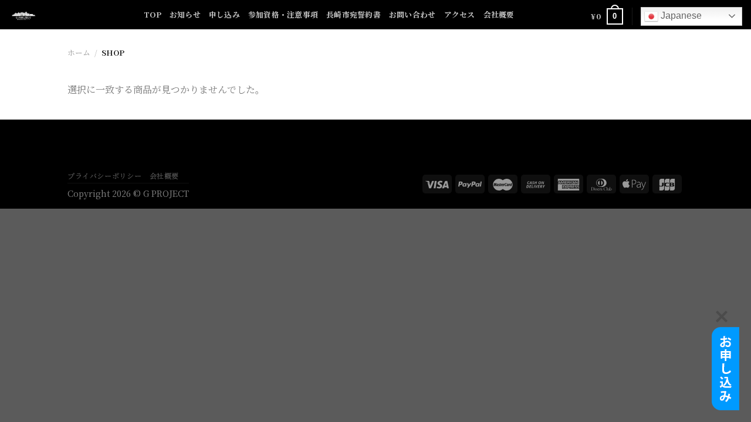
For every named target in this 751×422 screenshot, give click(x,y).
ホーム (78, 52)
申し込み (224, 14)
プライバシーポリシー (104, 176)
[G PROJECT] (67, 14)
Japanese (680, 16)
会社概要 (499, 14)
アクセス (459, 14)
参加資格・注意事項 (283, 14)
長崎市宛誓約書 (353, 14)
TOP (152, 14)
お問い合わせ (412, 14)
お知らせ (185, 14)
